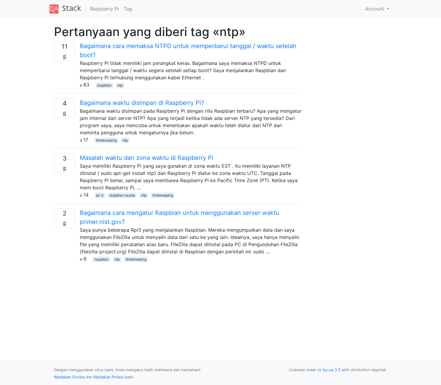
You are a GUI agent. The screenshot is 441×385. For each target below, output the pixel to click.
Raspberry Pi (104, 9)
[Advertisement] (178, 304)
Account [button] (375, 9)
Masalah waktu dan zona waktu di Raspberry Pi (146, 157)
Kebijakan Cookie (69, 377)
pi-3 (100, 195)
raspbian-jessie (122, 195)
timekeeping (106, 140)
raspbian (104, 85)
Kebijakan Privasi (109, 377)
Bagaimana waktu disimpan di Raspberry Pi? (142, 102)
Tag (128, 9)
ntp (120, 85)
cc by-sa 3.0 (328, 370)
